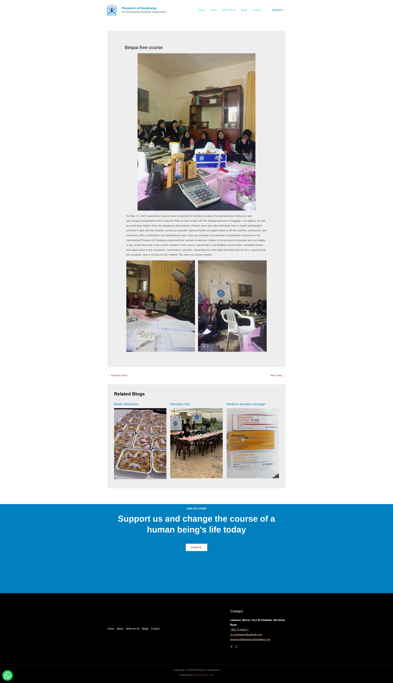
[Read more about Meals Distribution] (140, 443)
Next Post (277, 375)
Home (201, 10)
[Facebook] (231, 646)
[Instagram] (236, 646)
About (213, 10)
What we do (229, 10)
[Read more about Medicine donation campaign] (253, 443)
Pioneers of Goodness (139, 8)
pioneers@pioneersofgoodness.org (250, 639)
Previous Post (117, 375)
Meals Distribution (126, 404)
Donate (196, 547)
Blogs (244, 10)
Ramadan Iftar (180, 404)
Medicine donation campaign (246, 404)
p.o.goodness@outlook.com (246, 634)
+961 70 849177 (239, 629)
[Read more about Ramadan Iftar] (196, 443)
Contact (257, 10)
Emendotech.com (204, 674)
